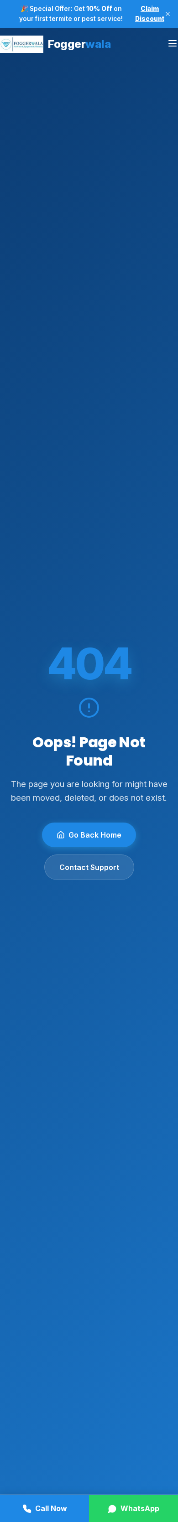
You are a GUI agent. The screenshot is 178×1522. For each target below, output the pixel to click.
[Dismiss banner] (167, 13)
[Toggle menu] (172, 44)
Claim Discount (149, 13)
